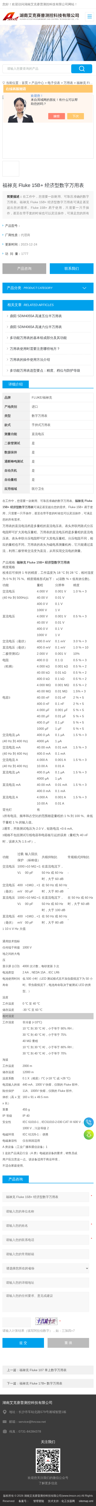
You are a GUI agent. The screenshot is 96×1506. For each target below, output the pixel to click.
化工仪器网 (68, 1501)
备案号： (24, 1501)
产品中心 (37, 83)
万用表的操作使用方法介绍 (30, 359)
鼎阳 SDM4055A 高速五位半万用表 (36, 316)
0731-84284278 (89, 1122)
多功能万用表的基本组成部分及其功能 (38, 338)
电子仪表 (54, 83)
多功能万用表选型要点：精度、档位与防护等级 (45, 370)
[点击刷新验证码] (46, 1321)
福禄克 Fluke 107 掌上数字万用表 (43, 1370)
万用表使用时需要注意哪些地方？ (35, 349)
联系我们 (72, 268)
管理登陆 (38, 1501)
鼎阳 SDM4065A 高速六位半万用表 (36, 327)
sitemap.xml (86, 1501)
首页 (25, 83)
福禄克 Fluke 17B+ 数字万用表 (40, 1383)
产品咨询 (24, 268)
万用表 (68, 83)
